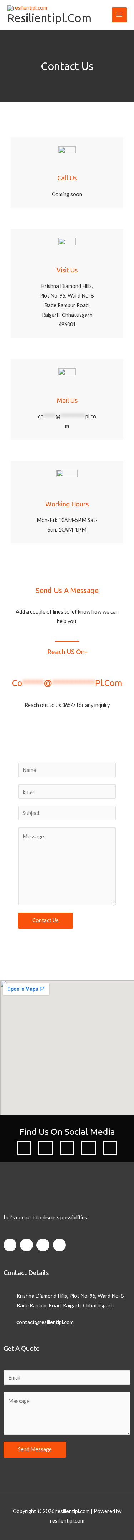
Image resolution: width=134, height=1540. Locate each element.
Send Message (35, 1449)
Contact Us (45, 920)
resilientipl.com (49, 17)
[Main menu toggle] (119, 14)
